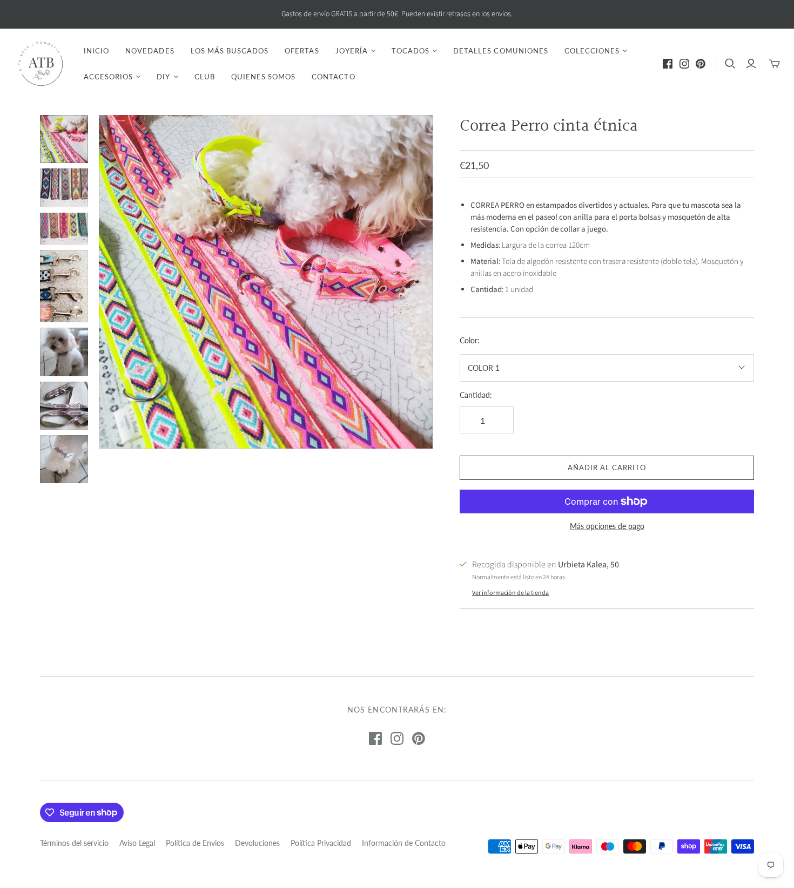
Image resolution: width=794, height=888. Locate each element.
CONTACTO (333, 76)
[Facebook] (667, 64)
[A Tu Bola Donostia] (40, 63)
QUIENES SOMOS (263, 76)
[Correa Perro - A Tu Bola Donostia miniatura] (64, 139)
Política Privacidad (321, 843)
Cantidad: (476, 394)
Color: (470, 340)
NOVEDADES (149, 50)
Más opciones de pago (607, 526)
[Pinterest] (700, 64)
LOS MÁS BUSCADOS (230, 50)
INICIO (96, 50)
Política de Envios (195, 843)
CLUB (204, 76)
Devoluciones (257, 843)
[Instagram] (684, 64)
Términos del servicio (74, 843)
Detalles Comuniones (500, 50)
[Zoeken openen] (730, 63)
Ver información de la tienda (510, 593)
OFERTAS (302, 50)
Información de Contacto (404, 843)
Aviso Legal (137, 843)
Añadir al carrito (607, 467)
